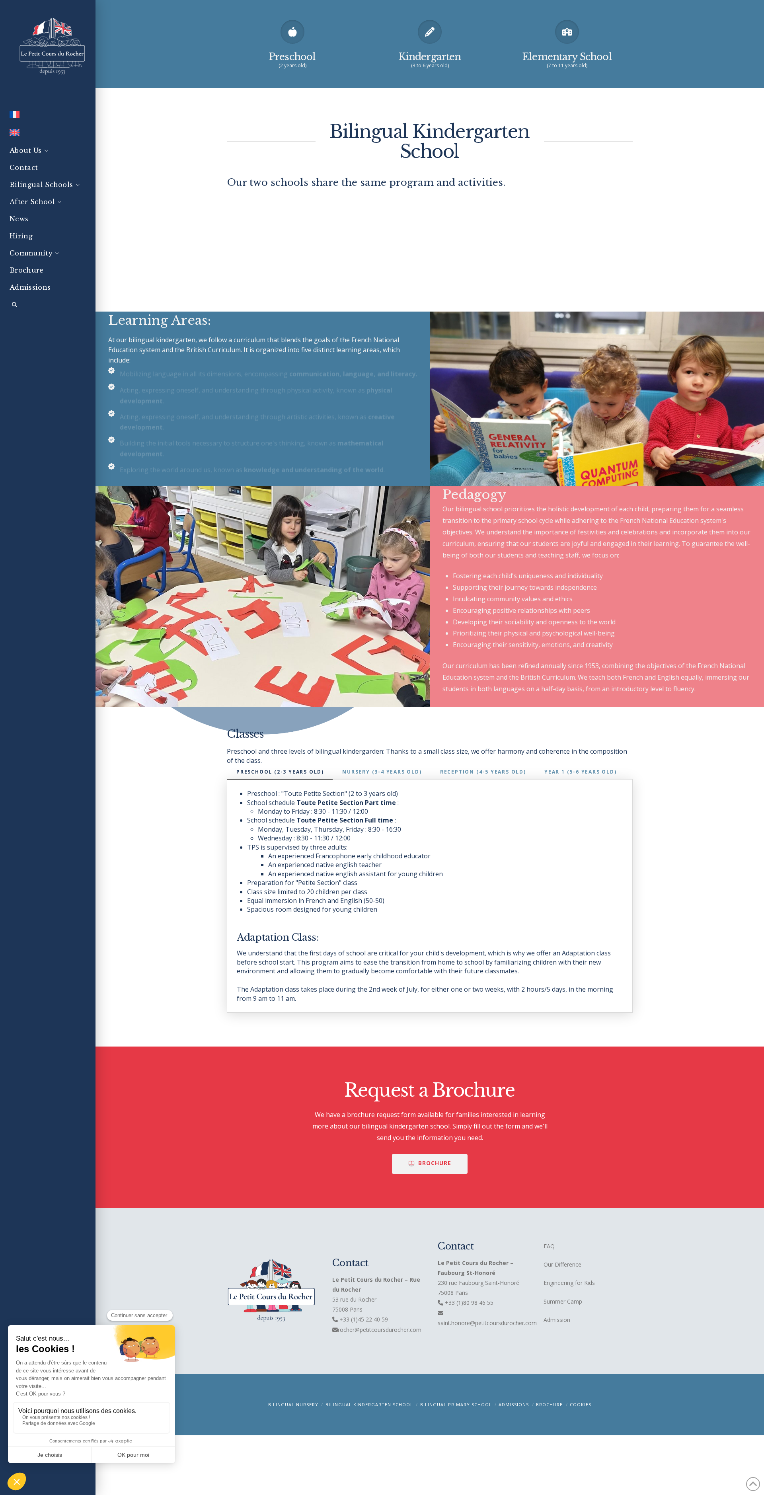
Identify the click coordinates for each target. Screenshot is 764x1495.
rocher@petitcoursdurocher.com (379, 1329)
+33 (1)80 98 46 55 (469, 1302)
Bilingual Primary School (456, 1404)
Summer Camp (563, 1301)
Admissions (514, 1404)
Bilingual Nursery (293, 1404)
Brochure (549, 1404)
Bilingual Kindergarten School (369, 1404)
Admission (557, 1319)
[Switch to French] (48, 116)
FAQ (549, 1246)
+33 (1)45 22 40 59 (363, 1319)
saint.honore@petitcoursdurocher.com (487, 1323)
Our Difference (562, 1264)
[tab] (280, 772)
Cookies (580, 1404)
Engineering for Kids (569, 1282)
